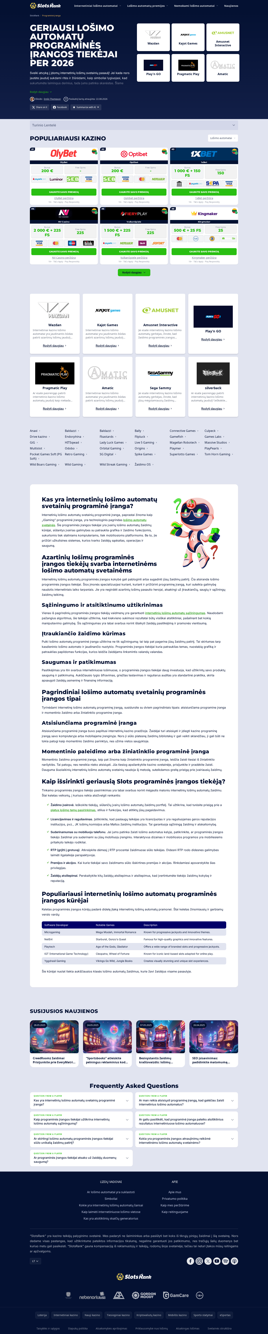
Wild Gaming (74, 464)
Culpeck (210, 431)
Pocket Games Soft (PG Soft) (46, 456)
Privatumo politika (175, 1199)
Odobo (70, 448)
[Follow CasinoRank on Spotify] (225, 1261)
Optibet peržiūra (134, 198)
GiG (33, 442)
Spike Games (144, 454)
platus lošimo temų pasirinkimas (73, 810)
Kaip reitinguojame (175, 1212)
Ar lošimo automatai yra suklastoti (111, 1192)
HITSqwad (72, 442)
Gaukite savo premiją (64, 192)
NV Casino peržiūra (64, 257)
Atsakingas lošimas (187, 1328)
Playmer (176, 448)
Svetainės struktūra (220, 1328)
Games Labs (213, 437)
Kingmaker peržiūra (204, 257)
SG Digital (107, 454)
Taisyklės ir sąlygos (48, 1328)
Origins (140, 448)
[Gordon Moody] (144, 1295)
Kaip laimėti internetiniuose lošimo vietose (111, 1212)
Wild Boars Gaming (43, 464)
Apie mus (174, 1192)
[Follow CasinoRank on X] (208, 1261)
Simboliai (111, 1199)
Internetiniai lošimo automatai (96, 6)
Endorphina (73, 437)
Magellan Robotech (183, 442)
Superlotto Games (183, 454)
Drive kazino (39, 437)
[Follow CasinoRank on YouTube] (217, 1261)
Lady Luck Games (112, 442)
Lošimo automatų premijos (146, 6)
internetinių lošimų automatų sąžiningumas (175, 613)
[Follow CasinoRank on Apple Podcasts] (234, 1261)
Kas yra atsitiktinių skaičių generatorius (111, 1218)
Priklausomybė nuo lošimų (151, 1328)
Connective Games (183, 431)
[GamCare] (176, 1295)
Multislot (36, 448)
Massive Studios (216, 442)
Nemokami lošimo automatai (194, 6)
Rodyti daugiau (132, 272)
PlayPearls (212, 448)
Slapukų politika (78, 1328)
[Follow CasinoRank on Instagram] (199, 1261)
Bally (138, 431)
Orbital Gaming (111, 448)
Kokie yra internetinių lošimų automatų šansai (111, 1205)
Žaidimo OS (143, 464)
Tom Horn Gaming (218, 454)
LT (33, 1261)
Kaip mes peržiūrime (175, 1205)
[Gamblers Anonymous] (119, 1295)
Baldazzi (71, 431)
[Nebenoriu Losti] (92, 1295)
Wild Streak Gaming (114, 464)
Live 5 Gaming (145, 442)
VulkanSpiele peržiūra (133, 257)
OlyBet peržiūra (64, 198)
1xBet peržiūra (204, 198)
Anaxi (34, 431)
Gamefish (177, 437)
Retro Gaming (75, 454)
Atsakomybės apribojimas (111, 1328)
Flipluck (140, 437)
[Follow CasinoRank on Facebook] (190, 1261)
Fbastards (107, 437)
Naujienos (231, 6)
